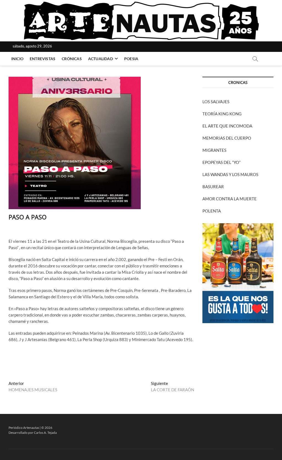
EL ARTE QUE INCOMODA (227, 125)
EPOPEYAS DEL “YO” (221, 162)
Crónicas (72, 58)
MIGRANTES (214, 150)
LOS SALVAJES (215, 101)
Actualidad (100, 58)
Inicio (17, 58)
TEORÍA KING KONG (222, 113)
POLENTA (211, 210)
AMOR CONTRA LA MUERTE (229, 198)
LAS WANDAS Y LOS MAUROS (230, 174)
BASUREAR (213, 186)
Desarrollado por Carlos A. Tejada (33, 432)
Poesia (131, 58)
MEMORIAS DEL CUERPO (226, 137)
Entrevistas (42, 58)
